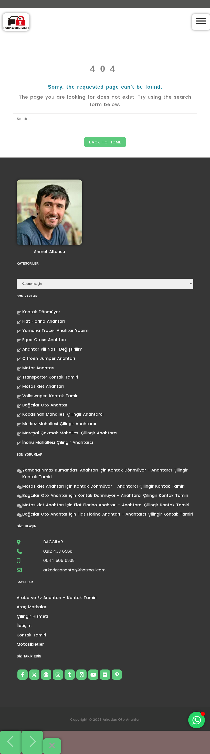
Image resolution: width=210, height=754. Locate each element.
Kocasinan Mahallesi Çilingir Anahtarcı (62, 414)
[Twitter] (34, 674)
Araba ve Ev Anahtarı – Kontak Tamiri (57, 598)
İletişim (24, 626)
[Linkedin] (81, 674)
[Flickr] (105, 674)
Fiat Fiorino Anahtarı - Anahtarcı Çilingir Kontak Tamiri (131, 505)
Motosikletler (30, 644)
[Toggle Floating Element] (196, 720)
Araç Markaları (32, 607)
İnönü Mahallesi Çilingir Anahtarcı (57, 442)
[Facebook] (22, 674)
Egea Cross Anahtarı (44, 340)
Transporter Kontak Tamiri (50, 377)
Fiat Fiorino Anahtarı (43, 321)
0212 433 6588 (57, 551)
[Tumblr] (70, 674)
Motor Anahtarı (38, 368)
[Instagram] (58, 674)
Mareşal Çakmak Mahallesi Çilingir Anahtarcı (69, 433)
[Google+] (46, 674)
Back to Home (105, 142)
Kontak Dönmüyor (41, 312)
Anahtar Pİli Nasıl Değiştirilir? (52, 349)
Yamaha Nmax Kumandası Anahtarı (60, 470)
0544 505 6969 (59, 560)
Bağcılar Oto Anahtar (44, 405)
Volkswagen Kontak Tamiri (50, 396)
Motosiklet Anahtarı (43, 386)
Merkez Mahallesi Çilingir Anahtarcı (59, 424)
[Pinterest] (117, 674)
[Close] (52, 746)
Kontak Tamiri (31, 635)
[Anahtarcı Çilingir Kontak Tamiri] (16, 22)
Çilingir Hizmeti (32, 616)
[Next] (32, 742)
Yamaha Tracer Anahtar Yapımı (55, 330)
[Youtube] (93, 674)
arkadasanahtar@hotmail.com (74, 570)
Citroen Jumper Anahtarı (48, 358)
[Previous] (11, 742)
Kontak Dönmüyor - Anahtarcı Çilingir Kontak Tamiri (129, 486)
